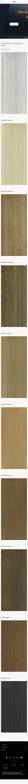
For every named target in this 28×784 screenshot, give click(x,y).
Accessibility (5, 769)
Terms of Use (5, 766)
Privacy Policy (13, 766)
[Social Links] (6, 759)
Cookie (22, 766)
